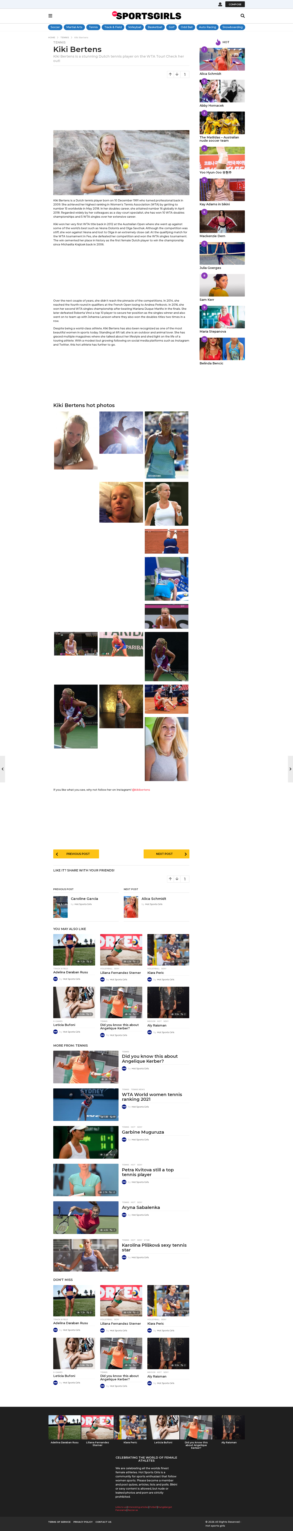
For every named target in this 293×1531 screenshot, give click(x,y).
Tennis (93, 27)
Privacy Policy (83, 1522)
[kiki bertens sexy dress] (121, 707)
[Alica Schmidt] (222, 59)
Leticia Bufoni (64, 1025)
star (147, 1240)
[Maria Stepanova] (222, 317)
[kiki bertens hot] (166, 504)
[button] (220, 4)
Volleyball (134, 27)
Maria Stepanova (213, 331)
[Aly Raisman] (168, 1002)
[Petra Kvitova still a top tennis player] (86, 1180)
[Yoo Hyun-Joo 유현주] (222, 158)
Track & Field (113, 27)
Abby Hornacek (212, 105)
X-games (58, 1021)
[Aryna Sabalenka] (86, 1217)
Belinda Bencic (211, 363)
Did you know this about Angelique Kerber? (119, 1026)
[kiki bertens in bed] (121, 555)
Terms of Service (59, 1522)
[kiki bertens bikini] (121, 433)
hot (159, 1021)
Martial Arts (74, 27)
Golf (171, 27)
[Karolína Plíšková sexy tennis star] (86, 1255)
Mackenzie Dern (212, 236)
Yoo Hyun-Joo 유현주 (216, 172)
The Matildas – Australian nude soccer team (219, 139)
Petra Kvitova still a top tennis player (148, 1172)
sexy (116, 969)
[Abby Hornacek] (222, 91)
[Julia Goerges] (222, 253)
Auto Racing (207, 27)
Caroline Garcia (84, 899)
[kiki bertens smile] (166, 750)
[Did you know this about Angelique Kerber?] (121, 1002)
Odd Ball (187, 27)
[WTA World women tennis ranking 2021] (86, 1104)
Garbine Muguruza (143, 1132)
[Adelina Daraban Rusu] (74, 950)
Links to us (120, 1507)
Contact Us (103, 1522)
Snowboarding (232, 27)
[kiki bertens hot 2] (166, 657)
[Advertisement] (121, 105)
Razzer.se (133, 1510)
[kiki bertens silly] (166, 700)
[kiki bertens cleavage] (121, 645)
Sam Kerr (207, 300)
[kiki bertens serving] (76, 717)
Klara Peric (155, 973)
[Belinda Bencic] (222, 349)
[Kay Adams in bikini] (222, 190)
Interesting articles (138, 1507)
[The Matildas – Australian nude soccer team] (222, 123)
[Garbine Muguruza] (86, 1142)
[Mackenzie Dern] (222, 221)
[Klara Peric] (168, 950)
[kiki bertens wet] (76, 493)
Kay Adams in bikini (215, 204)
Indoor (151, 1021)
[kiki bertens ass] (166, 579)
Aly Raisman (157, 1025)
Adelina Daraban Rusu (70, 972)
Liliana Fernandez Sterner (120, 973)
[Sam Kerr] (222, 285)
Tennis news (138, 1089)
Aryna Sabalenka (141, 1207)
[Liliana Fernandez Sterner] (121, 950)
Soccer (55, 27)
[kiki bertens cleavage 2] (166, 617)
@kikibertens (141, 789)
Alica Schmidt (154, 899)
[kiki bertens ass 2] (166, 542)
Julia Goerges (210, 268)
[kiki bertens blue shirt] (166, 445)
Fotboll (153, 1507)
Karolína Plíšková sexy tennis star (154, 1247)
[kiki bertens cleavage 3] (76, 644)
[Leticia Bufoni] (74, 1002)
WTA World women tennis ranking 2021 (152, 1097)
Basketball (155, 27)
